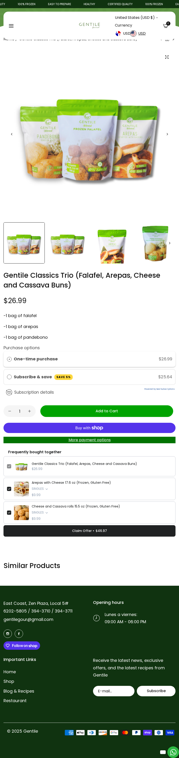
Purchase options (21, 348)
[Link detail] (7, 633)
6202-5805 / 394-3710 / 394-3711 (37, 611)
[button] (167, 134)
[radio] (9, 359)
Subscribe (156, 691)
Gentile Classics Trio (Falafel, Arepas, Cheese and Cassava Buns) (84, 463)
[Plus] (29, 411)
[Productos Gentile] (89, 26)
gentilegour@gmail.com (28, 619)
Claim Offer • (89, 530)
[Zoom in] (167, 57)
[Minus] (10, 411)
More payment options (90, 440)
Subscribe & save (42, 377)
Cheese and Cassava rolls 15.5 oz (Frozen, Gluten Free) (76, 506)
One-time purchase (36, 359)
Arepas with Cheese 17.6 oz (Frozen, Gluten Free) (71, 482)
